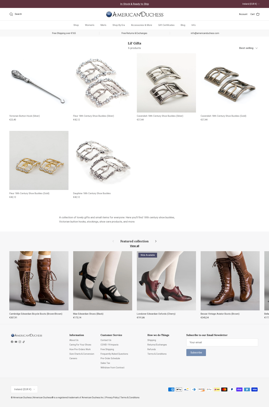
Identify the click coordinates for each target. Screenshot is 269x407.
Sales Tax (105, 363)
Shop (76, 25)
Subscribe (196, 352)
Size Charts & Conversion (81, 354)
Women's (89, 25)
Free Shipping (107, 349)
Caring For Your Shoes (80, 344)
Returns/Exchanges (157, 344)
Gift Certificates (166, 25)
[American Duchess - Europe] (134, 14)
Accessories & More (141, 25)
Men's (103, 25)
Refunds (151, 349)
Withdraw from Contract (112, 367)
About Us (73, 340)
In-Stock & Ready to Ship (134, 3)
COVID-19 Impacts (109, 344)
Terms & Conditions (157, 354)
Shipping (151, 340)
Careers (73, 358)
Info (193, 25)
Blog (183, 25)
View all (134, 245)
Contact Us (106, 340)
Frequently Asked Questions (114, 354)
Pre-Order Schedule (110, 358)
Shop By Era (119, 25)
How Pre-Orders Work (80, 349)
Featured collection (134, 241)
